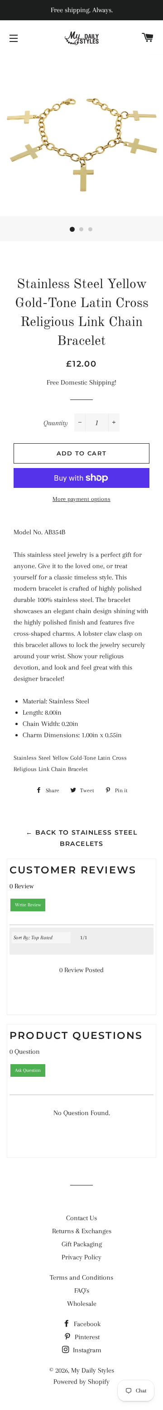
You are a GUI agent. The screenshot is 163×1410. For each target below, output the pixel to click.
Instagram (86, 1350)
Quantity (55, 423)
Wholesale (81, 1304)
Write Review (28, 905)
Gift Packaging (82, 1244)
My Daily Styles (92, 1370)
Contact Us (81, 1218)
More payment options (81, 499)
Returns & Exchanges (81, 1231)
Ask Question (28, 1070)
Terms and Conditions (81, 1277)
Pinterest (86, 1337)
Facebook (86, 1324)
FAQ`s (81, 1290)
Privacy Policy (81, 1257)
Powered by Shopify (81, 1382)
